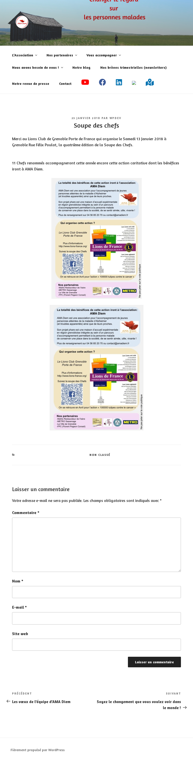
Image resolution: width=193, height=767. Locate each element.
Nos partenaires (59, 55)
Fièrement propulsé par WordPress (38, 750)
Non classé (99, 455)
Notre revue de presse (30, 83)
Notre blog (81, 67)
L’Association (22, 55)
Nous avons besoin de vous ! (35, 67)
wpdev (116, 118)
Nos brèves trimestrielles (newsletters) (133, 67)
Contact (65, 83)
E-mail (19, 607)
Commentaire (25, 512)
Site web (20, 633)
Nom (17, 580)
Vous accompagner (101, 55)
